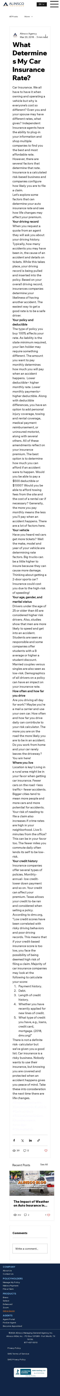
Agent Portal (9, 1319)
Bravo (5, 1297)
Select (6, 1300)
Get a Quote (9, 1311)
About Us (7, 1270)
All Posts (13, 16)
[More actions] (46, 35)
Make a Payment (10, 1285)
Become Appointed (12, 1326)
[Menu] (54, 4)
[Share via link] (38, 1140)
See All (44, 1164)
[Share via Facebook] (14, 1140)
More (27, 16)
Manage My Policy (11, 1282)
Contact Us (8, 1274)
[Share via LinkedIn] (30, 1140)
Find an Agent (9, 1322)
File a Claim (8, 1289)
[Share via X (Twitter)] (22, 1140)
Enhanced (7, 1304)
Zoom (6, 1307)
